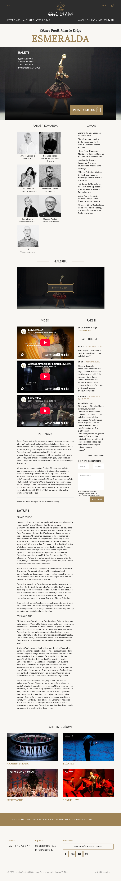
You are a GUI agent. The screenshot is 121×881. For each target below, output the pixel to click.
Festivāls (25, 820)
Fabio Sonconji (94, 208)
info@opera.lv (44, 849)
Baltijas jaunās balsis (76, 820)
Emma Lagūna (84, 192)
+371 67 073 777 (18, 845)
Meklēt (106, 6)
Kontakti (108, 20)
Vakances (36, 820)
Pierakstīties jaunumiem (88, 846)
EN (8, 6)
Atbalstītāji (48, 820)
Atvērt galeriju (60, 288)
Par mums (96, 20)
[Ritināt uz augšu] (114, 874)
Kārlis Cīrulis (92, 205)
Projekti (59, 820)
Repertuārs (13, 20)
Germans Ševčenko (87, 210)
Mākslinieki (83, 20)
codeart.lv (109, 872)
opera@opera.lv (45, 845)
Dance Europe (84, 330)
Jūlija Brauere (84, 135)
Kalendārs (28, 20)
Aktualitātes (13, 820)
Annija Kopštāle (91, 196)
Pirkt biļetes (84, 109)
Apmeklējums (42, 20)
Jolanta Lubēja (85, 199)
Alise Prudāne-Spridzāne (90, 187)
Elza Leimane (95, 133)
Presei (91, 820)
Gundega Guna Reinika (89, 189)
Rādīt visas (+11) (96, 456)
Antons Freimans (94, 156)
